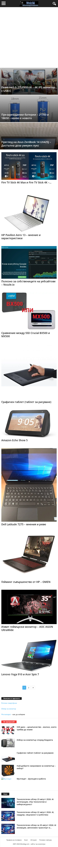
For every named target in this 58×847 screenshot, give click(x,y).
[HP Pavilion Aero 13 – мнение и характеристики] (29, 211)
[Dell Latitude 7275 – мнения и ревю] (29, 485)
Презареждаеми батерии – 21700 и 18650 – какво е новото (25, 116)
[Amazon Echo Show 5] (29, 424)
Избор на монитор (8, 709)
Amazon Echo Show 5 (14, 440)
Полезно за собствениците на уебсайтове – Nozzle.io (28, 283)
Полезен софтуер (45, 840)
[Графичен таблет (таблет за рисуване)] (29, 371)
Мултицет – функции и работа (31, 778)
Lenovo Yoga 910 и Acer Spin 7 (20, 674)
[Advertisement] (29, 37)
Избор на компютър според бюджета (35, 740)
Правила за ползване (14, 840)
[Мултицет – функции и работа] (8, 782)
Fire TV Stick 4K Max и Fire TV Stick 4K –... (26, 182)
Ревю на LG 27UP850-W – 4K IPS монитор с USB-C (28, 89)
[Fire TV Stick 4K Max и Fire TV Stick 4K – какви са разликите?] (29, 166)
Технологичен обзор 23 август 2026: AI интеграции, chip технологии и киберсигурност (35, 802)
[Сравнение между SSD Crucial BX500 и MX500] (29, 311)
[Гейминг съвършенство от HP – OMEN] (29, 555)
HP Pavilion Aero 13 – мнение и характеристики (21, 236)
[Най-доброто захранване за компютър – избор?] (8, 770)
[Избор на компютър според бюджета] (8, 743)
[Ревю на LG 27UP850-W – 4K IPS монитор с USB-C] (29, 84)
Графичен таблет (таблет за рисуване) (26, 402)
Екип (26, 840)
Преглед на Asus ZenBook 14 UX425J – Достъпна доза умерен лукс (26, 143)
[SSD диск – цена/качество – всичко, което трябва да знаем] (8, 730)
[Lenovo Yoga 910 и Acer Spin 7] (29, 655)
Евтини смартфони (9, 703)
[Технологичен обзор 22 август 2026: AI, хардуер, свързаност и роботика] (8, 816)
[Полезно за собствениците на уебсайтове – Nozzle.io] (29, 262)
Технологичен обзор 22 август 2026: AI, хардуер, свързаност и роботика (35, 813)
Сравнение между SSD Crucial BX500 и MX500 (25, 334)
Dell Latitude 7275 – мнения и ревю (23, 524)
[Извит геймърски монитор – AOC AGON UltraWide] (29, 607)
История (33, 840)
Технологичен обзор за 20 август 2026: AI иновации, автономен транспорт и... (36, 826)
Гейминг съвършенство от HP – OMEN (25, 582)
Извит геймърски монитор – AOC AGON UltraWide (27, 628)
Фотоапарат (6, 714)
